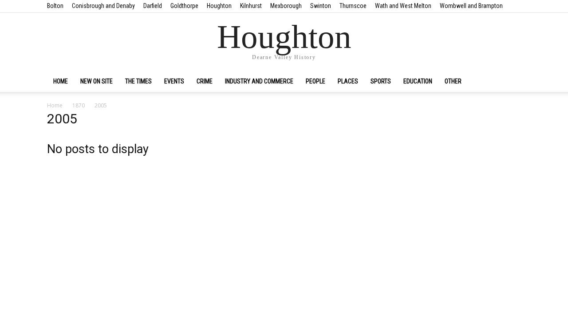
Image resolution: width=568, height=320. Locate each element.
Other (453, 81)
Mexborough (286, 5)
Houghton (219, 5)
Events (174, 81)
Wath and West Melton (403, 5)
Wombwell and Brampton (471, 5)
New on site (96, 81)
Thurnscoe (353, 5)
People (315, 81)
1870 (78, 105)
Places (348, 81)
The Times (138, 81)
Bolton (55, 5)
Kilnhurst (251, 5)
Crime (205, 81)
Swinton (320, 5)
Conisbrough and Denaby (103, 5)
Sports (381, 81)
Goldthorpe (184, 5)
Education (417, 81)
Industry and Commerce (259, 81)
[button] (510, 81)
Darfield (152, 5)
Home (60, 81)
